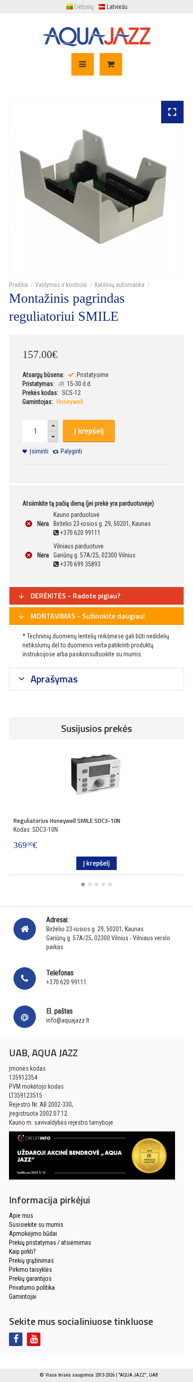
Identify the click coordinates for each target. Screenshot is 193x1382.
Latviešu (117, 6)
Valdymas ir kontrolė (61, 284)
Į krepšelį (89, 431)
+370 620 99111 (66, 982)
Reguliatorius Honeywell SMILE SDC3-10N (66, 820)
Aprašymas (53, 679)
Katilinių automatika (120, 284)
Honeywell (70, 401)
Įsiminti (39, 451)
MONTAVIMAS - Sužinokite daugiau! (87, 615)
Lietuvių (84, 6)
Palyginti (71, 451)
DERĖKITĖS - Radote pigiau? (74, 595)
